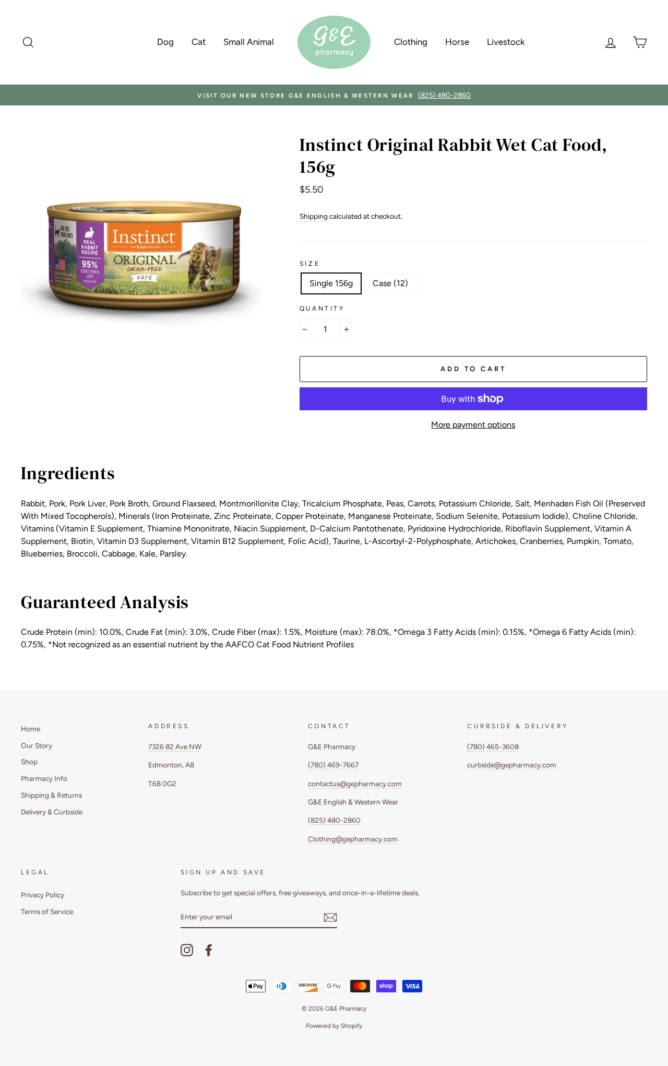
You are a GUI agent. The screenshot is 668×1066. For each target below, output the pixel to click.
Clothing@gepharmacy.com (353, 839)
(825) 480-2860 (334, 820)
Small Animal (248, 42)
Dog (165, 42)
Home (30, 729)
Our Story (36, 745)
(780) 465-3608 (493, 746)
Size (310, 263)
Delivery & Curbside (51, 812)
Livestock (505, 42)
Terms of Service (47, 911)
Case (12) (390, 283)
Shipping (314, 216)
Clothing (410, 42)
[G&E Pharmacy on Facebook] (208, 950)
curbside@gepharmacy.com (511, 765)
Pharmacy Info (44, 778)
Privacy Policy (42, 895)
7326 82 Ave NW (174, 746)
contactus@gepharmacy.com (355, 783)
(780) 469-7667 (333, 765)
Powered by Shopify (334, 1025)
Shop (29, 761)
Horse (457, 42)
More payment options (473, 425)
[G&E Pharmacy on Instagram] (187, 950)
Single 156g (331, 283)
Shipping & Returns (51, 795)
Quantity (322, 308)
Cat (199, 42)
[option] (334, 95)
